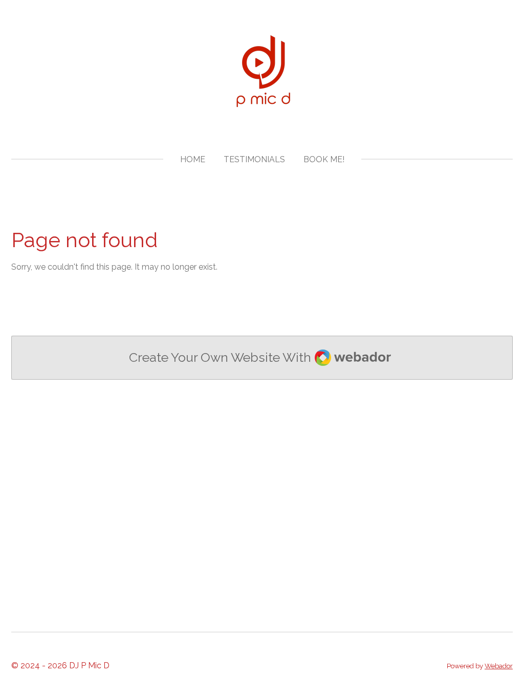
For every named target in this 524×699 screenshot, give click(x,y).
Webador (499, 666)
